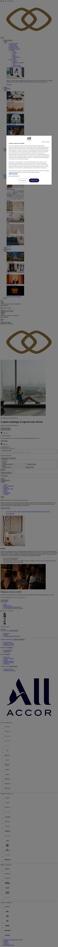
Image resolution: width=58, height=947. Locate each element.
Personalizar (23, 180)
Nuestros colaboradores (14, 175)
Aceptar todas (34, 180)
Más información (13, 173)
